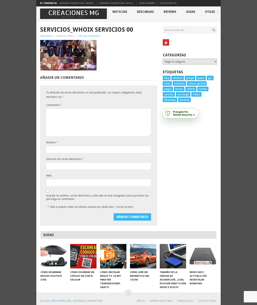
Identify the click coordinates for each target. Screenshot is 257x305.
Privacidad (185, 300)
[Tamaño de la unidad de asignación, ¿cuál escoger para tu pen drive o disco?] (173, 256)
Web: (49, 175)
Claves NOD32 (168, 3)
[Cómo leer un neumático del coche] (143, 256)
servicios (169, 94)
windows (184, 99)
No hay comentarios (90, 35)
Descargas (145, 12)
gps (210, 77)
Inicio (141, 300)
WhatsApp (170, 99)
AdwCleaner (147, 3)
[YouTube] (166, 42)
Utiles (210, 12)
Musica (179, 88)
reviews (203, 88)
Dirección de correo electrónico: (65, 159)
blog (166, 77)
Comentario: (54, 105)
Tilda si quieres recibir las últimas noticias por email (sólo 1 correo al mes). (91, 206)
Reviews (170, 12)
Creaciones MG (60, 300)
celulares (177, 77)
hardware (179, 83)
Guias (190, 12)
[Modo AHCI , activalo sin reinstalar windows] (203, 256)
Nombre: (52, 142)
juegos (168, 88)
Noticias (120, 12)
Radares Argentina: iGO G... (117, 3)
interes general (196, 83)
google (190, 77)
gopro (201, 77)
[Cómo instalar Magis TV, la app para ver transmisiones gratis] (113, 256)
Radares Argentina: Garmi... (77, 3)
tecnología (183, 94)
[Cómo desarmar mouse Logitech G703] (53, 256)
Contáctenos (207, 300)
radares (191, 88)
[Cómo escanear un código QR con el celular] (83, 256)
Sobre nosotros (161, 300)
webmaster (46, 35)
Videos (196, 94)
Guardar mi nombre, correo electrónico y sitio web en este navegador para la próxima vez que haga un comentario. (97, 197)
